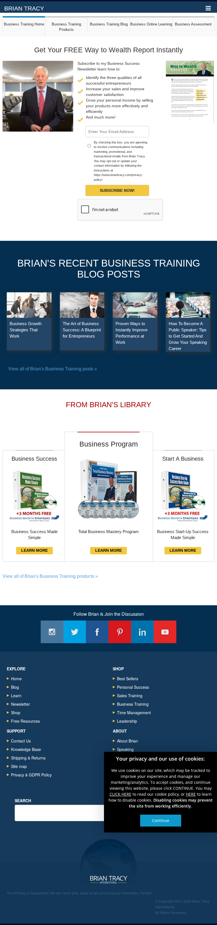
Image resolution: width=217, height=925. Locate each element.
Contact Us (21, 741)
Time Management (134, 712)
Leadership (127, 721)
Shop (15, 712)
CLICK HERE (120, 794)
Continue (160, 820)
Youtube (165, 632)
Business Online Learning (151, 24)
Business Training (133, 704)
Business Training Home (24, 24)
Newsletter (20, 704)
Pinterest (119, 632)
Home (16, 678)
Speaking (125, 749)
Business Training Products (66, 27)
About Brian (127, 741)
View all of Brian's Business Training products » (50, 576)
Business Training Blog (109, 24)
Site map (19, 766)
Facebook (97, 632)
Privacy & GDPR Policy (31, 775)
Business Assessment (193, 24)
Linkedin (142, 632)
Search (23, 800)
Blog (15, 687)
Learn (16, 695)
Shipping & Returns (28, 758)
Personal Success (133, 687)
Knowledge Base (26, 749)
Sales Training (129, 695)
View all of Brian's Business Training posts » (52, 368)
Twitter (74, 632)
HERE (191, 794)
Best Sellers (127, 678)
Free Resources (25, 721)
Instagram (52, 632)
